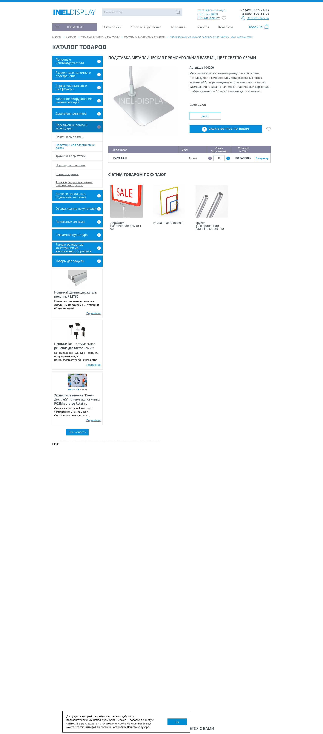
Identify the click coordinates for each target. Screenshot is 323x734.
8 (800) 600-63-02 (255, 14)
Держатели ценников (71, 113)
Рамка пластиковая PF (169, 222)
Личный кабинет (208, 17)
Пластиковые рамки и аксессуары (71, 126)
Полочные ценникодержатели (70, 61)
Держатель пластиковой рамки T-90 (126, 225)
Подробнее (93, 313)
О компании (111, 27)
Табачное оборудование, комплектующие (74, 100)
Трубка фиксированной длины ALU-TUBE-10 (210, 225)
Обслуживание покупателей (76, 209)
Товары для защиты (70, 261)
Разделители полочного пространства (73, 74)
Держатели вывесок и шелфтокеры (71, 87)
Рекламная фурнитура (72, 235)
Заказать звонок (258, 18)
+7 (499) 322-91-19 (254, 10)
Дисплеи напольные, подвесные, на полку (71, 195)
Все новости (77, 432)
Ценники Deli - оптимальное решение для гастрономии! (74, 346)
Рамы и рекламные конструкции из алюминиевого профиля (73, 247)
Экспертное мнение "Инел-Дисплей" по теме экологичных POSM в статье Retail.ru (77, 399)
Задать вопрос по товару (229, 129)
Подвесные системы (70, 222)
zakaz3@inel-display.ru (211, 10)
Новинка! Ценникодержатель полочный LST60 (75, 294)
